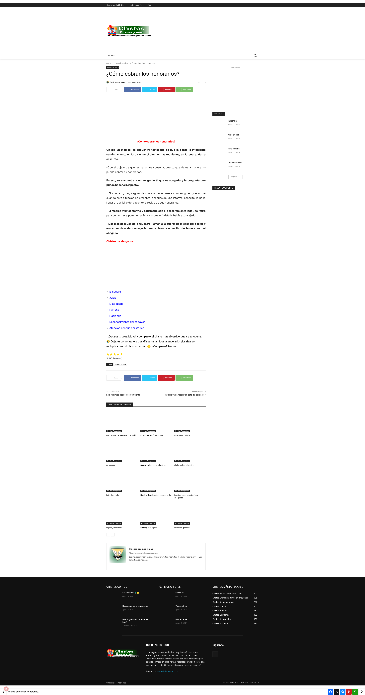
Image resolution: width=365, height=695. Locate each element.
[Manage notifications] (6, 688)
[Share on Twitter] (336, 692)
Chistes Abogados (120, 63)
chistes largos (120, 364)
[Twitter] (249, 5)
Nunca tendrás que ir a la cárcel (153, 465)
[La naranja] (122, 451)
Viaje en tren (233, 135)
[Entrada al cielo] (122, 481)
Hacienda (115, 316)
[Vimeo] (253, 5)
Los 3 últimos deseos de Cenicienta (123, 395)
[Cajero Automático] (190, 421)
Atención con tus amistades (126, 328)
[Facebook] (241, 5)
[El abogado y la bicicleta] (190, 451)
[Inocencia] (219, 124)
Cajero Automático (182, 435)
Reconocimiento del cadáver (127, 322)
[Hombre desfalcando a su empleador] (156, 481)
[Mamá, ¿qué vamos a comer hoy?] (113, 623)
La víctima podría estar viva (151, 435)
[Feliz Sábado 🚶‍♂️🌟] (113, 596)
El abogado (116, 303)
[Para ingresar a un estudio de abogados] (190, 481)
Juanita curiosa (235, 163)
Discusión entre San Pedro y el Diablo (121, 435)
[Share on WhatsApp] (355, 692)
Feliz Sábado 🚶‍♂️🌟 (130, 593)
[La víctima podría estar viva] (156, 421)
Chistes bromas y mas (121, 82)
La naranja (110, 465)
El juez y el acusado (114, 528)
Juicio (112, 297)
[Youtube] (257, 5)
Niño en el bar (234, 149)
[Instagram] (245, 5)
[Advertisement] (205, 31)
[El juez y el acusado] (122, 514)
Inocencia (232, 121)
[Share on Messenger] (342, 692)
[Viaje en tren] (219, 138)
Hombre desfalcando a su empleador (155, 495)
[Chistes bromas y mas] (108, 82)
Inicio (108, 63)
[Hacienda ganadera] (190, 514)
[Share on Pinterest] (349, 692)
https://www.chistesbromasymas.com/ (143, 553)
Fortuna (114, 309)
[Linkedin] (135, 564)
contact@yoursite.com (167, 671)
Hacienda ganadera (182, 528)
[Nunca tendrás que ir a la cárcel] (156, 451)
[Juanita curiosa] (219, 166)
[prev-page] (108, 534)
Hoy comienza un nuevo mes (135, 606)
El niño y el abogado (148, 528)
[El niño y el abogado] (156, 514)
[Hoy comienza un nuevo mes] (113, 609)
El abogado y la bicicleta (184, 465)
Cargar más (234, 176)
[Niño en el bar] (219, 152)
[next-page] (112, 534)
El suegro (115, 291)
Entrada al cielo (112, 495)
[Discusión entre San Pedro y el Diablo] (122, 421)
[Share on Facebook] (330, 692)
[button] (255, 55)
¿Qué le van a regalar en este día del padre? (185, 395)
